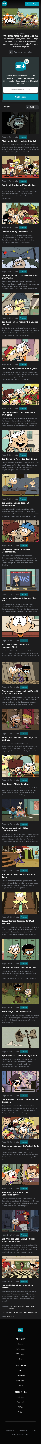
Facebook (20, 1402)
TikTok (20, 1407)
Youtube (20, 1412)
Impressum (23, 1431)
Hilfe (20, 1370)
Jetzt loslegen (20, 97)
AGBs (34, 1431)
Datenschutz (9, 1431)
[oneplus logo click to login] (4, 4)
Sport (20, 1359)
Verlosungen (20, 1349)
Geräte (20, 1385)
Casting (20, 1344)
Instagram (20, 1397)
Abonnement (20, 1380)
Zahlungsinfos (20, 1375)
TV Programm (20, 1354)
